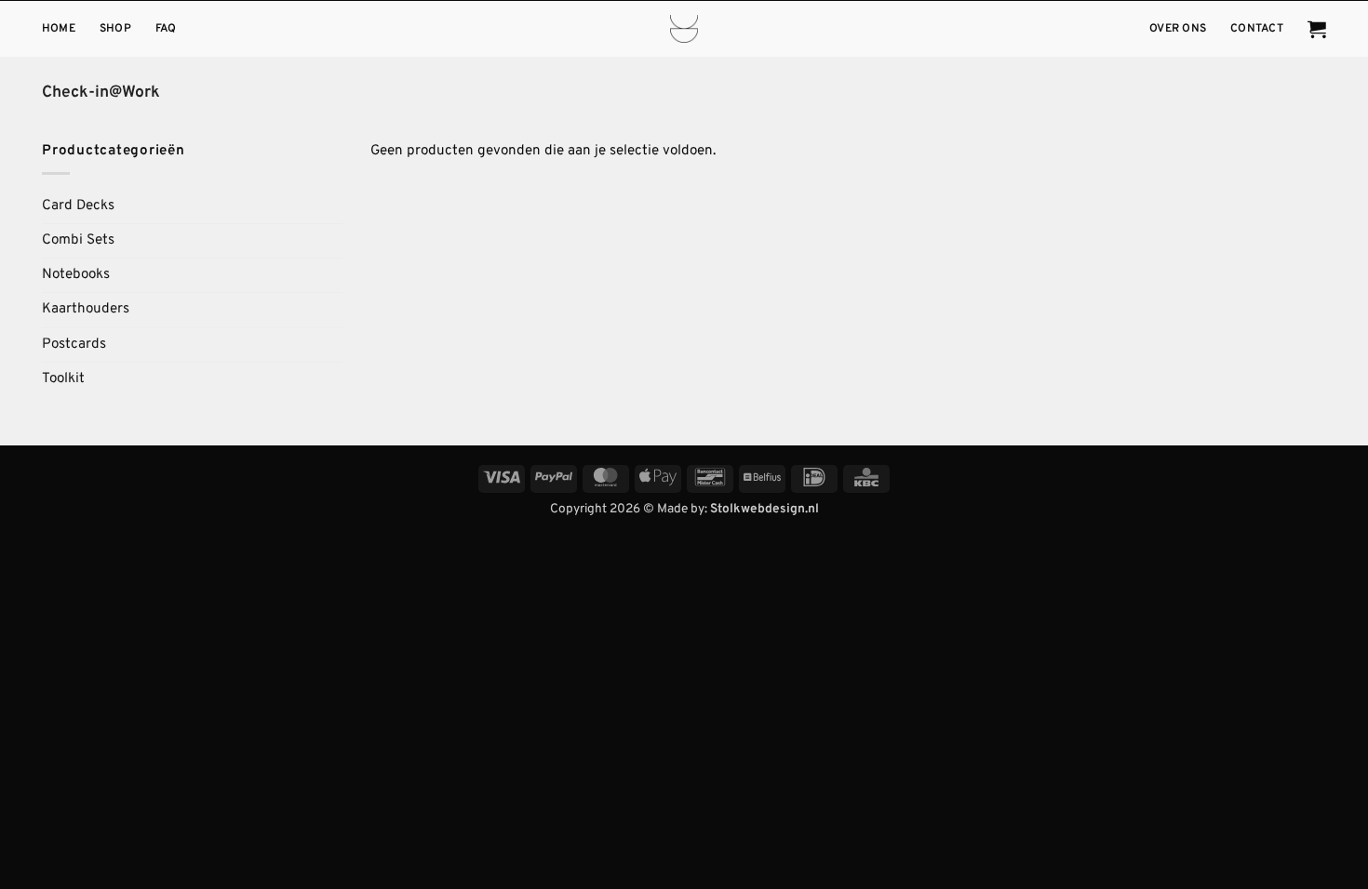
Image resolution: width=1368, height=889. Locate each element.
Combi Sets (78, 240)
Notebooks (76, 275)
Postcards (74, 344)
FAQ (166, 28)
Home (58, 28)
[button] (1317, 28)
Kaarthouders (85, 309)
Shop (115, 28)
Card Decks (78, 206)
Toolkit (63, 379)
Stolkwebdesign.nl (764, 509)
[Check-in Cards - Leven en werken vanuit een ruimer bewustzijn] (684, 29)
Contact (1256, 28)
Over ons (1177, 28)
